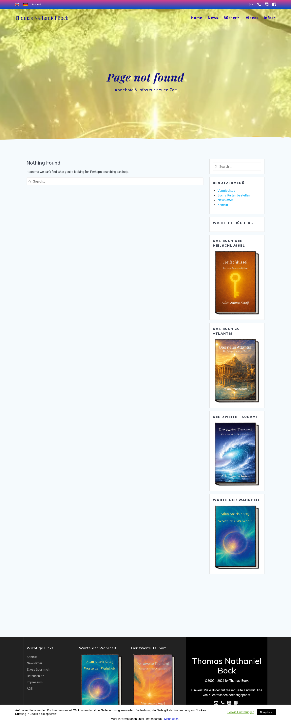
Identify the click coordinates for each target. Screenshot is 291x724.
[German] (26, 4)
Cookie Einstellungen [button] (240, 712)
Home (196, 17)
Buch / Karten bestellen (234, 195)
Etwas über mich (38, 669)
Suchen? (36, 4)
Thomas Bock (41, 17)
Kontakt (223, 205)
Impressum (35, 682)
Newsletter (225, 200)
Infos (268, 17)
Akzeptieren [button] (266, 712)
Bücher (230, 17)
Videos (252, 17)
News (213, 17)
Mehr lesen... (172, 719)
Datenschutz (35, 676)
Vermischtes (226, 190)
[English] (17, 4)
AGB (30, 688)
